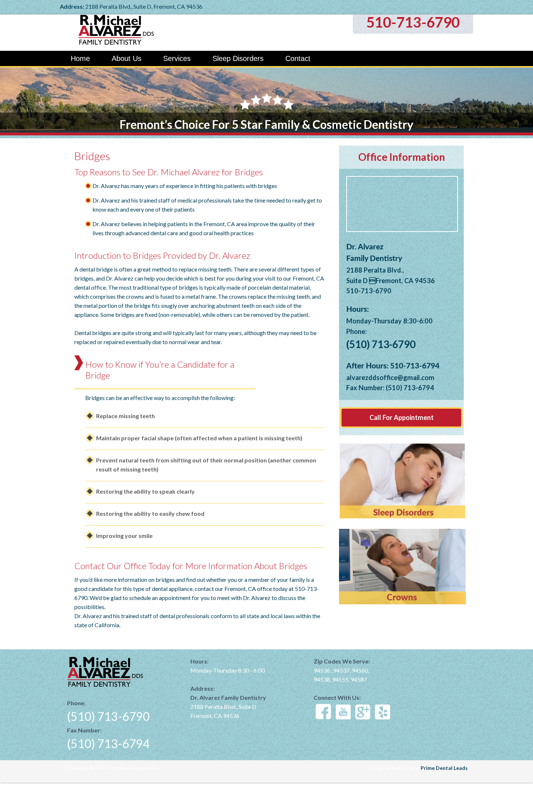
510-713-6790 (413, 22)
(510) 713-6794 (108, 743)
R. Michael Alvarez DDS (141, 33)
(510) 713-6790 (108, 716)
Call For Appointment (401, 417)
